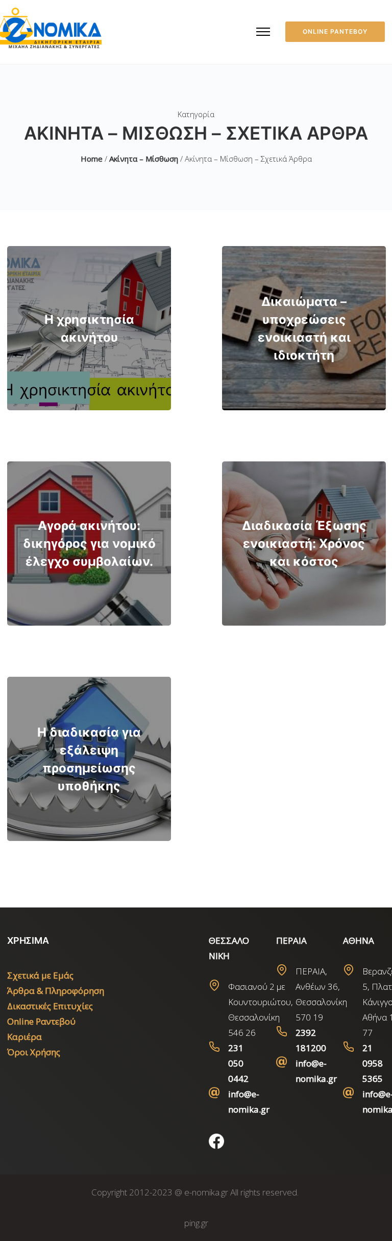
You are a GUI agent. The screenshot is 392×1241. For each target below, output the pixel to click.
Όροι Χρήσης (33, 1052)
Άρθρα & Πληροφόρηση (55, 990)
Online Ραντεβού (41, 1021)
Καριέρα (24, 1037)
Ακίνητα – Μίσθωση (143, 158)
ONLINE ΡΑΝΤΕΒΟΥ (335, 31)
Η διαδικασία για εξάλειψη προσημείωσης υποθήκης (89, 759)
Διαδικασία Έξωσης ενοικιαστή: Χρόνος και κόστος (304, 543)
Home (92, 158)
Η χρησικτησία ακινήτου (89, 328)
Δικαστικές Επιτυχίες (50, 1006)
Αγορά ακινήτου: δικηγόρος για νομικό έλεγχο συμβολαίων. (89, 543)
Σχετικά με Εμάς (40, 975)
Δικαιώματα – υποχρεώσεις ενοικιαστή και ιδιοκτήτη (304, 328)
